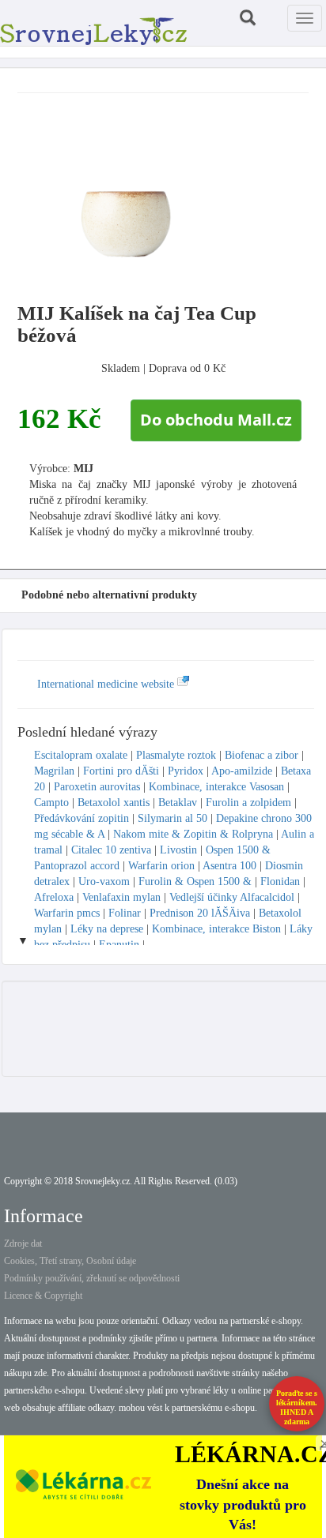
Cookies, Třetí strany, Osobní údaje (70, 1260)
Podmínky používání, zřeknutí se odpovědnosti (92, 1278)
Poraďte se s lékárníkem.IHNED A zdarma (296, 1407)
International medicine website (107, 684)
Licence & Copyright (43, 1295)
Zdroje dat (23, 1243)
